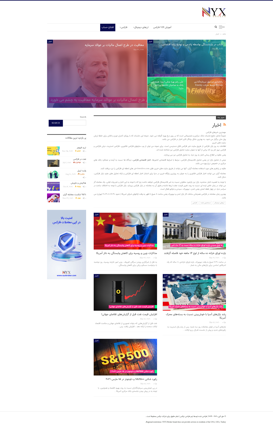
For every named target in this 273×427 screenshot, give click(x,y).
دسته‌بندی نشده (206, 203)
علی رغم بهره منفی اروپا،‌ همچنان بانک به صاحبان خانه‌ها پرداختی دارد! (167, 85)
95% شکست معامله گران (74, 194)
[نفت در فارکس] (53, 162)
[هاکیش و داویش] (53, 186)
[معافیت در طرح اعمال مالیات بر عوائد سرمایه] (97, 74)
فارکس (124, 27)
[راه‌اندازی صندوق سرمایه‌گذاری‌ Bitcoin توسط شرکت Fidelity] (206, 92)
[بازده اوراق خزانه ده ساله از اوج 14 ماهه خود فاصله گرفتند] (194, 231)
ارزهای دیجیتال (141, 27)
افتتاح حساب (108, 27)
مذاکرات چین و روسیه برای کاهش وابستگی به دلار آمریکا (126, 253)
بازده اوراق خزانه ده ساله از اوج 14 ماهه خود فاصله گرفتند (195, 253)
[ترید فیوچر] (53, 150)
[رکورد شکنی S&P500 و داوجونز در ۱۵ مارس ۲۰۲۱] (125, 357)
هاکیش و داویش (78, 183)
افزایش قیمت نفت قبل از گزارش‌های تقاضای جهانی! (129, 314)
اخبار (50, 41)
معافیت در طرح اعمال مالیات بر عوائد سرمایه (114, 45)
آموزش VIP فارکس (162, 27)
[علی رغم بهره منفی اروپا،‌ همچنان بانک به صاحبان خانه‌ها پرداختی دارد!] (167, 92)
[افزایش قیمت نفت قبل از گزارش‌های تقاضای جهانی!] (125, 292)
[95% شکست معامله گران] (53, 197)
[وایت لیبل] (53, 174)
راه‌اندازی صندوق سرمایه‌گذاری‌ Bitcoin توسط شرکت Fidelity (208, 83)
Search (83, 117)
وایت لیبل (81, 171)
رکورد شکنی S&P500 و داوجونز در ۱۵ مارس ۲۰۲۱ (131, 379)
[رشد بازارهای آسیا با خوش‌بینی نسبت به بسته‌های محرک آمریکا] (194, 292)
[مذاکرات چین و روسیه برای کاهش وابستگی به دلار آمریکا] (125, 231)
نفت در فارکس (79, 159)
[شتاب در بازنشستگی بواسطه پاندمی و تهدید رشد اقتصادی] (186, 58)
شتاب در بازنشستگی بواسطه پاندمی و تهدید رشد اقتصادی (192, 45)
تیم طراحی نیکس (186, 416)
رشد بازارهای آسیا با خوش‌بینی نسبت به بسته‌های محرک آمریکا (196, 316)
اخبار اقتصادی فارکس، (141, 160)
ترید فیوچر (81, 147)
